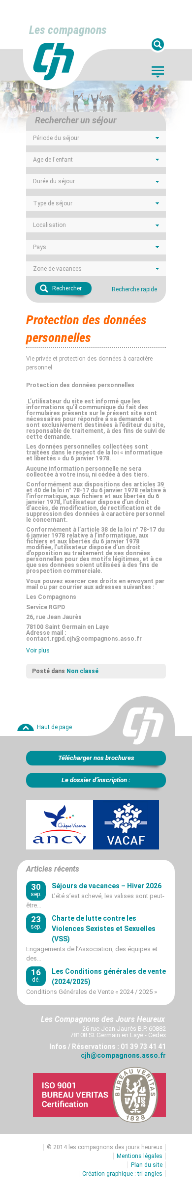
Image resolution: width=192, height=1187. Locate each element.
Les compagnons (68, 30)
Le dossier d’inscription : (96, 780)
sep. (36, 890)
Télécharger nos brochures (96, 758)
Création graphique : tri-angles (122, 1173)
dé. (36, 975)
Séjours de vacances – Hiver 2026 (106, 886)
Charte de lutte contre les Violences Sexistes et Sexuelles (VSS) (104, 928)
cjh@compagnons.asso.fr (123, 1055)
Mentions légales (139, 1156)
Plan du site (146, 1164)
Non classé (82, 671)
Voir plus (38, 650)
